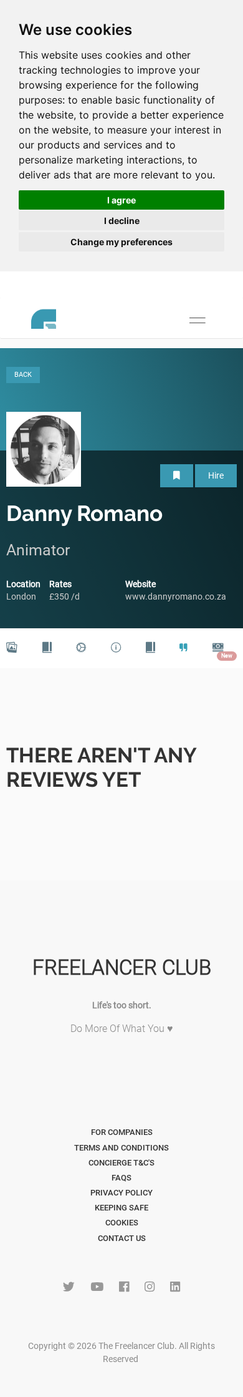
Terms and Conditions (121, 1147)
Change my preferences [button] (121, 241)
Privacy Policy (121, 1192)
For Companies (122, 1132)
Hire (216, 475)
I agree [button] (121, 200)
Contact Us (122, 1238)
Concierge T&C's (121, 1162)
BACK (23, 375)
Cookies (121, 1222)
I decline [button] (122, 220)
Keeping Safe (121, 1207)
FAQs (121, 1177)
